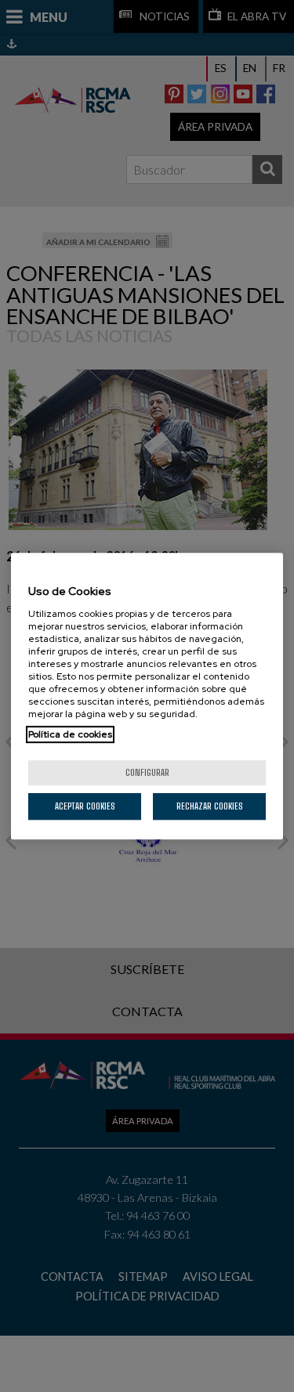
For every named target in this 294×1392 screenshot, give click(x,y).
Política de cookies (70, 734)
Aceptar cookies (85, 806)
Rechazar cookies (209, 806)
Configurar (147, 772)
